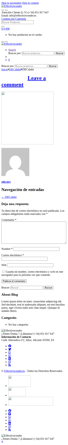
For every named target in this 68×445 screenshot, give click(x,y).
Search (12, 49)
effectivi (5, 181)
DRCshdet (15, 69)
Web (3, 265)
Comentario (8, 219)
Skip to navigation (11, 2)
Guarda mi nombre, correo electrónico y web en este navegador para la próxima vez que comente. (32, 273)
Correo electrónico (12, 255)
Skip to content (30, 2)
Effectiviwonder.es (14, 370)
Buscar (59, 53)
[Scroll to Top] (2, 441)
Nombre (7, 248)
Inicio (4, 69)
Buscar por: (14, 53)
